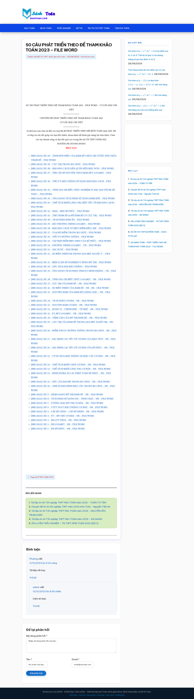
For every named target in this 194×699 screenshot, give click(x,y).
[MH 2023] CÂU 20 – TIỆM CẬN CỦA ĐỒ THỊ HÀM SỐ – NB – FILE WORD (69, 318)
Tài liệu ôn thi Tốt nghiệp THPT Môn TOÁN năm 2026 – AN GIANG (67, 519)
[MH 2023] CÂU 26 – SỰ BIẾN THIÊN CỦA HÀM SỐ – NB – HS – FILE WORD (70, 288)
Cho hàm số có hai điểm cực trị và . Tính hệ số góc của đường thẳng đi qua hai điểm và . (148, 55)
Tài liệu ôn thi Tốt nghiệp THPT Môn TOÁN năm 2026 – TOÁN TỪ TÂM (68, 502)
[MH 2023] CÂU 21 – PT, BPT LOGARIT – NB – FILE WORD (61, 313)
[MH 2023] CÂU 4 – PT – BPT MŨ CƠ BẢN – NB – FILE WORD (62, 416)
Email (75, 659)
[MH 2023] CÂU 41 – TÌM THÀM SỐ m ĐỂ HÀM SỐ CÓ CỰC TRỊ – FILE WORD (71, 215)
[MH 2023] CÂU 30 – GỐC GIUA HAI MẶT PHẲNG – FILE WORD (64, 266)
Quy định (110, 695)
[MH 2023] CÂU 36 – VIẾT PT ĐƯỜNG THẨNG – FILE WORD (62, 237)
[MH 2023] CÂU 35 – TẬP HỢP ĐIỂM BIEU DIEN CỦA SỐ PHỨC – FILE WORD (71, 241)
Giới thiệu (73, 695)
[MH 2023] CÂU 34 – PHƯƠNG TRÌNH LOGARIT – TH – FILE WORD (66, 245)
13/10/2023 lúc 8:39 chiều (47, 591)
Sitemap (101, 695)
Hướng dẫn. (120, 695)
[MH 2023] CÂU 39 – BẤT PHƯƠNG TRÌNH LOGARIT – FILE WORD (65, 224)
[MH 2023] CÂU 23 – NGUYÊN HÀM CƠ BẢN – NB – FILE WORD (64, 305)
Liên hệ (82, 695)
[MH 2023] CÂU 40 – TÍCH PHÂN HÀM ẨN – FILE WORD (60, 220)
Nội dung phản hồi (36, 635)
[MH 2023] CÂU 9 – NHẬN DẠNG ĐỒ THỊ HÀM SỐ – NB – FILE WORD (67, 394)
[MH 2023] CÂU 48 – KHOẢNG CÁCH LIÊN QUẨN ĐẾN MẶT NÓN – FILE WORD (72, 168)
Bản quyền (91, 695)
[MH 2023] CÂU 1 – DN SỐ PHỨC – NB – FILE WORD (58, 429)
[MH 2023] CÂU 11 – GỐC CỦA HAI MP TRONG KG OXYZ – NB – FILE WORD (70, 382)
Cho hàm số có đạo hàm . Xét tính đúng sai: (147, 84)
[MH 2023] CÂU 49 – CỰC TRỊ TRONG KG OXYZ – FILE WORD (63, 164)
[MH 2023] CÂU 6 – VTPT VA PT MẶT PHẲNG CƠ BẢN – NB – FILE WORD (69, 407)
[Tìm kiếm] (135, 28)
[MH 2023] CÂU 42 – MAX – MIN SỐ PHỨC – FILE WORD (60, 211)
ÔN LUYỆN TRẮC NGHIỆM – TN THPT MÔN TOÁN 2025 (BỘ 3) (65, 523)
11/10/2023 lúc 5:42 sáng (43, 563)
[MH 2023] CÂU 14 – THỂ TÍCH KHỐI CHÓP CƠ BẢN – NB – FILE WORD (68, 365)
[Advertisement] (71, 81)
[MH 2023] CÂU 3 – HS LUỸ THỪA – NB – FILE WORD (58, 420)
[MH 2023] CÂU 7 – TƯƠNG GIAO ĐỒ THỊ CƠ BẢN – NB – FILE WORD (67, 403)
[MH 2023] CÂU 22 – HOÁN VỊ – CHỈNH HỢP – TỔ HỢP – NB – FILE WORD (69, 309)
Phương (33, 558)
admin (36, 587)
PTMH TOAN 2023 (45, 477)
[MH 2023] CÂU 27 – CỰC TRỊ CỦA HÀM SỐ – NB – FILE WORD (63, 284)
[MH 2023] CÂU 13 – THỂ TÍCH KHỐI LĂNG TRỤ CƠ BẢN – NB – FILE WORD (71, 369)
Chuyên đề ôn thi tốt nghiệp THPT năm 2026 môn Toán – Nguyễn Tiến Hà (70, 506)
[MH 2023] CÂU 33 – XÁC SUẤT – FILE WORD (54, 249)
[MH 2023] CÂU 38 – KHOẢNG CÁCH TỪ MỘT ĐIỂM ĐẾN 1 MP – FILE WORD (71, 228)
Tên (29, 659)
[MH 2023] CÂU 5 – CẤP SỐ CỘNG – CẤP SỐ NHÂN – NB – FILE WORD (67, 411)
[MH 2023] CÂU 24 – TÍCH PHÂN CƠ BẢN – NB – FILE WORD (62, 301)
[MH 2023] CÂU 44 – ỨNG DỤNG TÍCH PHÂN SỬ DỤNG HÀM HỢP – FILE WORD (73, 198)
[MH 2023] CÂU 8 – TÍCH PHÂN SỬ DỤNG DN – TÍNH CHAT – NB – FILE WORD (72, 399)
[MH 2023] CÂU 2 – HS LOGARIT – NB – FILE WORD (58, 424)
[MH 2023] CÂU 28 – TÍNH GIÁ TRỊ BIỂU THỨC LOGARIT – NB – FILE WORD (71, 279)
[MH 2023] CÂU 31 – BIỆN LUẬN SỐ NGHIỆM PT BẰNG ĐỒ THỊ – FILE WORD (71, 262)
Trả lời (32, 577)
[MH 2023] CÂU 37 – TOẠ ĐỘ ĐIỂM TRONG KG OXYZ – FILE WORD (66, 232)
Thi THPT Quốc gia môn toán (52, 57)
